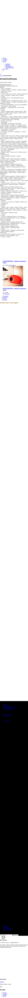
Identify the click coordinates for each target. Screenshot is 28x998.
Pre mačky (5, 299)
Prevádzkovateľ (6, 705)
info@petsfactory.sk (7, 928)
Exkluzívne (5, 297)
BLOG (4, 996)
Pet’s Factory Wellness (7, 709)
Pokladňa (2, 981)
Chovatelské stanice (9, 67)
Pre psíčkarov (6, 296)
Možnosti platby (6, 721)
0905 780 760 (6, 926)
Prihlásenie (7, 64)
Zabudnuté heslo (9, 66)
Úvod (1, 75)
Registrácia (7, 65)
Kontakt (4, 704)
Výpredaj (5, 995)
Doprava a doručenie (7, 714)
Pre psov (4, 298)
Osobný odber (6, 715)
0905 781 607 (6, 927)
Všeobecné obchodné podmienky (10, 708)
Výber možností (11, 265)
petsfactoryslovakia (7, 929)
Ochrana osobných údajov (8, 706)
